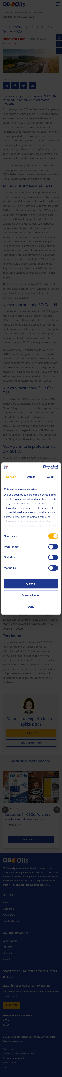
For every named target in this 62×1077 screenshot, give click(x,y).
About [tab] (51, 476)
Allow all (31, 583)
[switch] (53, 546)
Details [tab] (31, 476)
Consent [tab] (11, 476)
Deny (31, 606)
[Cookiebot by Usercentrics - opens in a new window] (43, 467)
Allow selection (31, 595)
